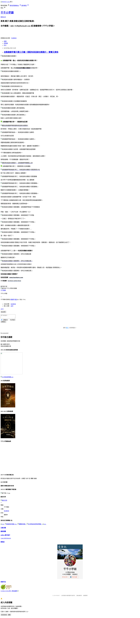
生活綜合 (14, 38)
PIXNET (58, 595)
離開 (9, 614)
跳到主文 (3, 17)
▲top (2, 308)
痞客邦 (12, 299)
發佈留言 (3, 321)
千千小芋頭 (7, 12)
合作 (12, 306)
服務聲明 (85, 595)
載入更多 (3, 312)
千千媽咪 (3, 290)
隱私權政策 (79, 595)
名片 (5, 45)
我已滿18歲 (4, 614)
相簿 (5, 41)
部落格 (6, 43)
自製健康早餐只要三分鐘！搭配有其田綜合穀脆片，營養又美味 (31, 52)
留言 (16, 299)
